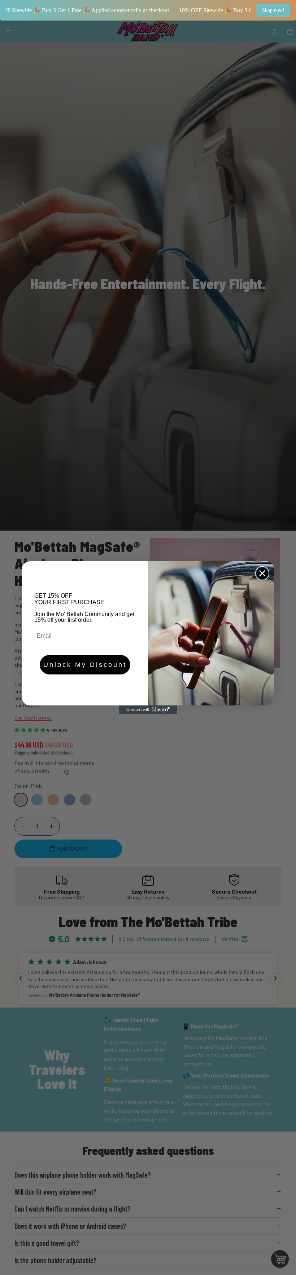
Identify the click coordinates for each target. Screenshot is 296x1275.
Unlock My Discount (85, 664)
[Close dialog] (262, 573)
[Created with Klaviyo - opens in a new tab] (148, 709)
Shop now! (273, 10)
